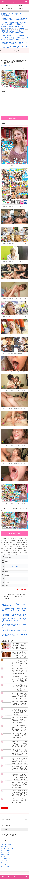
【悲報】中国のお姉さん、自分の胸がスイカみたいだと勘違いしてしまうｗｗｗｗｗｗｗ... (14, 626)
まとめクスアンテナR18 (7, 848)
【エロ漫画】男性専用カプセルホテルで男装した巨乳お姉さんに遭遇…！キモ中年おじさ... (14, 610)
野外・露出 (11, 594)
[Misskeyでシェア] (24, 578)
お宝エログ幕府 (5, 854)
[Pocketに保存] (18, 582)
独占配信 (5, 598)
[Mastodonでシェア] (11, 578)
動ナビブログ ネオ (6, 856)
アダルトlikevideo (14, 2)
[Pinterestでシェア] (8, 586)
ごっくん (7, 566)
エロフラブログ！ (5, 866)
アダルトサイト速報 (6, 850)
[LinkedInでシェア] (14, 586)
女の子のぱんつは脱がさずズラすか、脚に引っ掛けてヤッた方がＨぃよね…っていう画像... (14, 620)
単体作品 (11, 566)
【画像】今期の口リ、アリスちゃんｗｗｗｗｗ (14, 35)
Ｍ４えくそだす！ (5, 862)
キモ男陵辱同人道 (5, 858)
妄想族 (4, 596)
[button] (26, 819)
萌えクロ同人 (4, 864)
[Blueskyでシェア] (18, 578)
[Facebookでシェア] (5, 582)
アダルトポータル (5, 852)
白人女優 (16, 566)
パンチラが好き (5, 860)
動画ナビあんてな (5, 846)
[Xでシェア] (5, 578)
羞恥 (18, 594)
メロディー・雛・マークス (10, 569)
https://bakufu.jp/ (5, 65)
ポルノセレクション (6, 844)
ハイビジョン (12, 598)
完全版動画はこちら (14, 118)
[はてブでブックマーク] (11, 582)
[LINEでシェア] (24, 582)
